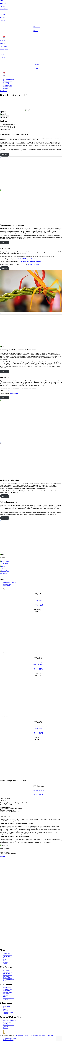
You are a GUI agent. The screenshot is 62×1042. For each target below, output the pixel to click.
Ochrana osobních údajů (9, 1038)
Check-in (2, 126)
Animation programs (8, 979)
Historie (2, 568)
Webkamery (37, 27)
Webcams (36, 31)
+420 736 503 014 (38, 732)
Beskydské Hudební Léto (9, 1020)
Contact (5, 91)
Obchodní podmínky (8, 1040)
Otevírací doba (4, 9)
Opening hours (4, 11)
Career (5, 963)
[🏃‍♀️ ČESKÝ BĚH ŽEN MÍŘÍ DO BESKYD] (15, 879)
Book (1, 91)
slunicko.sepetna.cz (38, 664)
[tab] (32, 582)
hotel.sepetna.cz (38, 600)
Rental (5, 959)
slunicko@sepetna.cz (35, 261)
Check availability (5, 129)
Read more (4, 154)
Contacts (5, 962)
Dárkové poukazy (4, 563)
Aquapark (2, 6)
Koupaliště (2, 3)
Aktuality (2, 20)
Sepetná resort (6, 953)
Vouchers (2, 17)
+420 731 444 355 (38, 606)
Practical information (8, 1025)
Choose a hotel (4, 124)
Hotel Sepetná (6, 970)
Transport (5, 1026)
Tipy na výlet (3, 573)
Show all (2, 856)
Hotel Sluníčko (7, 987)
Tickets (5, 1023)
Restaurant (6, 976)
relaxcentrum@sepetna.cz (40, 726)
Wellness (5, 996)
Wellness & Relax (7, 978)
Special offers (6, 956)
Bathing (5, 1008)
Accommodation (7, 955)
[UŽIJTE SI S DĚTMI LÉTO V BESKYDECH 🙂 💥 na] (15, 925)
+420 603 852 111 (21, 259)
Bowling (5, 1010)
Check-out (2, 127)
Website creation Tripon (22, 1035)
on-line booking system (33, 264)
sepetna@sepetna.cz (31, 259)
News (1, 22)
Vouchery (2, 14)
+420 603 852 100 (24, 261)
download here (9, 390)
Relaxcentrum (6, 1006)
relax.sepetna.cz (38, 728)
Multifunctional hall (8, 1012)
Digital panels (49, 1035)
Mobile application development (37, 1035)
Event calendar (7, 1022)
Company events (7, 958)
